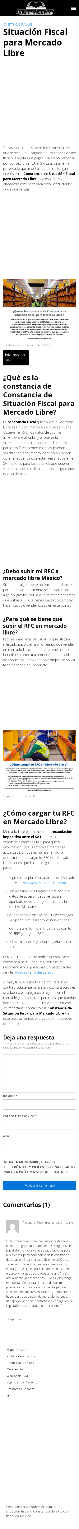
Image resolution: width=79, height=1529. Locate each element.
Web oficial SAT (17, 1376)
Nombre (10, 1096)
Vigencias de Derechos (23, 1382)
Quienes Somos (18, 1369)
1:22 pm (68, 1222)
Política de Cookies (20, 1363)
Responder (14, 1319)
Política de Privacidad (22, 1356)
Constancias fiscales (17, 24)
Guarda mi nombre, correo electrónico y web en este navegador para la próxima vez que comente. (40, 1167)
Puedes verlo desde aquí (34, 972)
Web (6, 1136)
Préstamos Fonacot (21, 1389)
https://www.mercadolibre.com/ (42, 882)
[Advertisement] (39, 105)
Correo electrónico (20, 1116)
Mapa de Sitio (17, 1350)
